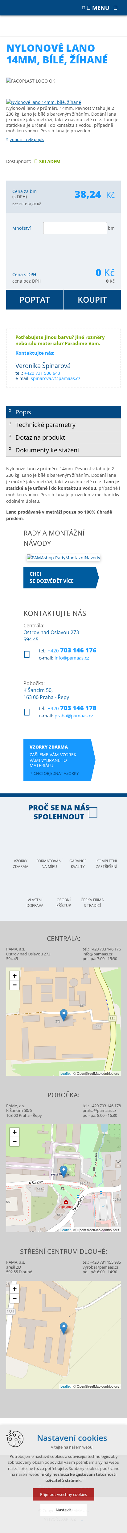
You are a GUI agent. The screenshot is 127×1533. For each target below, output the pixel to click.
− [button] (15, 985)
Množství (21, 228)
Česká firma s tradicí (92, 902)
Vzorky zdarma (20, 863)
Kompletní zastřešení (106, 863)
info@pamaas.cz (72, 658)
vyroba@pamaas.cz (100, 1267)
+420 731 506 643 (42, 373)
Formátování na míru (49, 863)
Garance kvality (78, 863)
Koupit (92, 299)
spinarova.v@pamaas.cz (55, 378)
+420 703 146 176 (105, 949)
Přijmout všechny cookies (63, 1494)
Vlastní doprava (35, 902)
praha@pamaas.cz (74, 715)
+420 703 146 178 (105, 1105)
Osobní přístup (63, 902)
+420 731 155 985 (105, 1262)
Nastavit (63, 1510)
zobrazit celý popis (27, 139)
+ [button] (15, 976)
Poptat (34, 299)
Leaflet (65, 1073)
